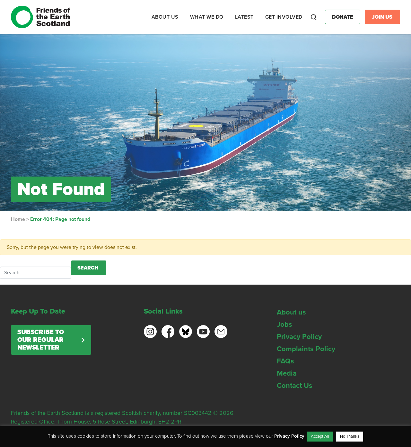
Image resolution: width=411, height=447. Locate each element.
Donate (342, 17)
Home (18, 219)
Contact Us (294, 385)
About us (291, 312)
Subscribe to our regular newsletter (40, 339)
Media (287, 373)
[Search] (314, 17)
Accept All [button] (320, 436)
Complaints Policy (306, 349)
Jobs (284, 324)
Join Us (382, 17)
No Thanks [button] (349, 436)
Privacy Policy (299, 337)
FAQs (285, 361)
